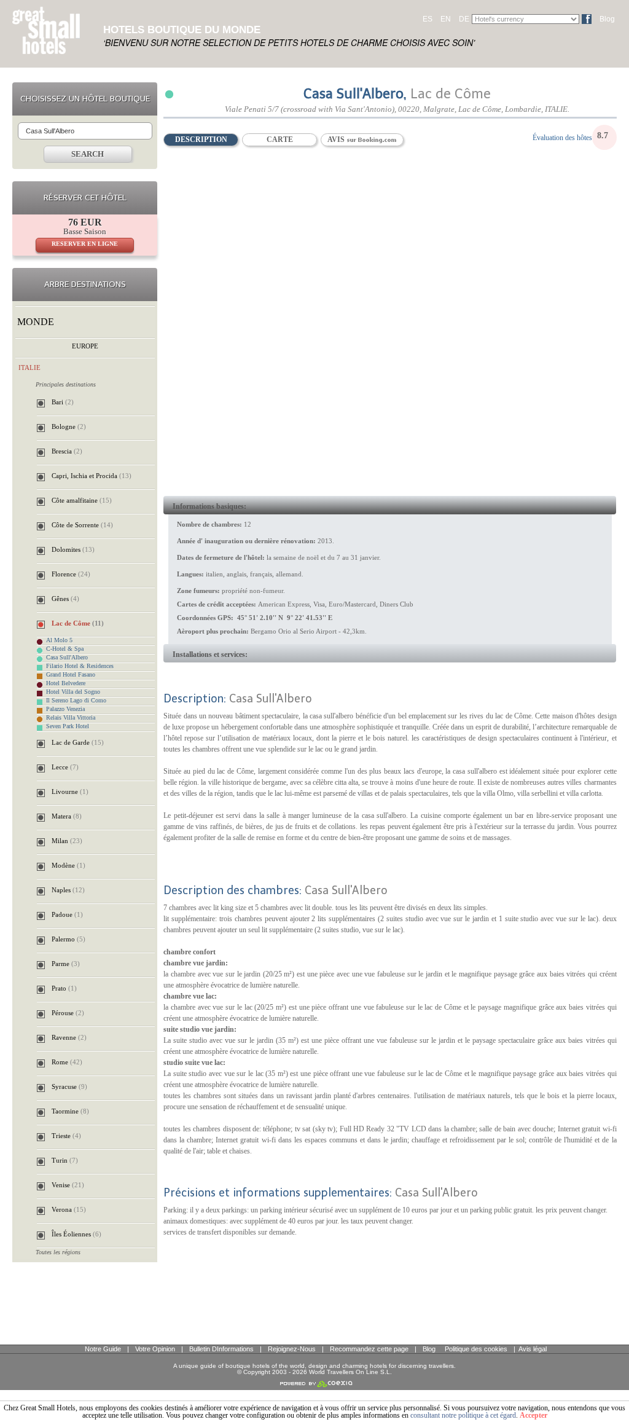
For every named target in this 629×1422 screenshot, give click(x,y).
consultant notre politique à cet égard (463, 1415)
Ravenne (69, 1037)
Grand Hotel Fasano (70, 675)
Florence (71, 574)
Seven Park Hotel (67, 726)
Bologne (69, 426)
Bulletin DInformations (221, 1349)
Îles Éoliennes (76, 1234)
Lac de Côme (78, 623)
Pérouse (68, 1012)
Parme (66, 963)
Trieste (66, 1135)
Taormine (70, 1111)
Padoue (67, 914)
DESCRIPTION (201, 139)
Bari (63, 402)
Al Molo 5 (59, 640)
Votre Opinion (155, 1349)
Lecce (65, 767)
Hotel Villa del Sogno (73, 692)
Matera (67, 816)
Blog (607, 19)
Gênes (65, 598)
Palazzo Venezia (65, 709)
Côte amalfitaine (82, 500)
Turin (65, 1160)
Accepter (533, 1415)
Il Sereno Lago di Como (76, 700)
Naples (68, 890)
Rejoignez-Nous (292, 1349)
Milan (67, 840)
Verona (69, 1209)
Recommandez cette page (369, 1349)
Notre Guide (103, 1349)
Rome (67, 1062)
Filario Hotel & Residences (80, 666)
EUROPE (85, 346)
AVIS (336, 139)
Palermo (68, 939)
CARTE (280, 139)
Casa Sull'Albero (67, 657)
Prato (64, 988)
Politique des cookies (476, 1349)
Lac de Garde (78, 742)
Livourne (70, 791)
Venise (68, 1184)
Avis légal (532, 1349)
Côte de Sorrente (82, 524)
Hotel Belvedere (65, 683)
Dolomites (73, 549)
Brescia (67, 451)
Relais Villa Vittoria (70, 718)
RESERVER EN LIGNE (85, 243)
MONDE (35, 321)
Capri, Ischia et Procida (91, 475)
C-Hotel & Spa (65, 649)
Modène (68, 865)
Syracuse (69, 1086)
